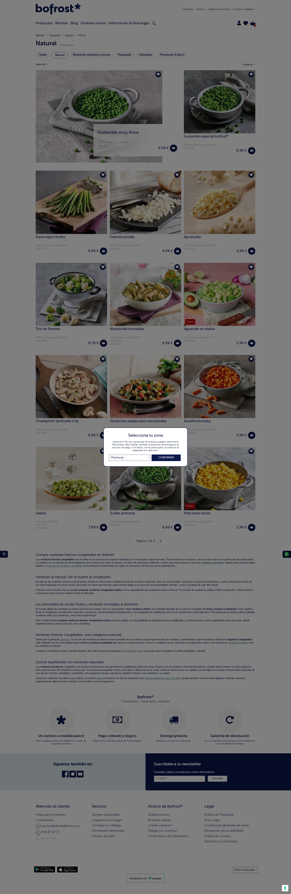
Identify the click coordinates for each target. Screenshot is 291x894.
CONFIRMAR (166, 457)
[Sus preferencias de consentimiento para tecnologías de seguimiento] (285, 888)
